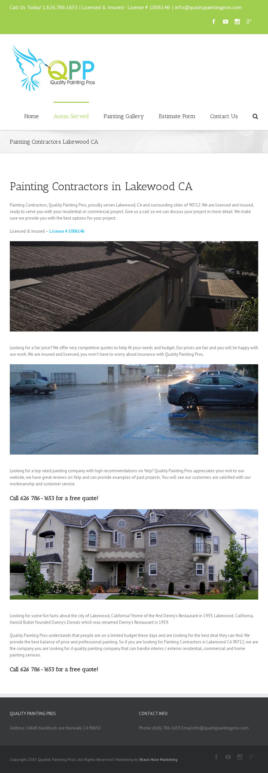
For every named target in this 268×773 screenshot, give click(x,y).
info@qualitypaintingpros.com (208, 7)
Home (31, 116)
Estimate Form (177, 116)
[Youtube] (225, 21)
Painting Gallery (124, 116)
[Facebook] (213, 21)
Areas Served (71, 116)
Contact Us (224, 116)
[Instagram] (237, 21)
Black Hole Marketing (158, 759)
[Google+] (249, 21)
